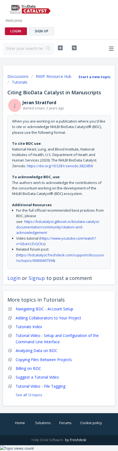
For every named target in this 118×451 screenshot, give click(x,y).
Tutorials (19, 82)
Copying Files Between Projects (44, 359)
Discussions (18, 76)
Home (20, 422)
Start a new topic (94, 76)
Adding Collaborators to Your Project (48, 317)
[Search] (48, 48)
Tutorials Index (29, 326)
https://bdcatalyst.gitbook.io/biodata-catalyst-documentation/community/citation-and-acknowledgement (58, 227)
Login (14, 278)
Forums (65, 422)
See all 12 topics (29, 394)
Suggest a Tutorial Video (37, 377)
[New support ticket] (60, 48)
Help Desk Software (48, 440)
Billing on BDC (28, 368)
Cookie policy (91, 422)
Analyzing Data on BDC (36, 350)
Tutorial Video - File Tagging (40, 386)
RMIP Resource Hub (53, 76)
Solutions (43, 422)
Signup (37, 278)
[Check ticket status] (74, 48)
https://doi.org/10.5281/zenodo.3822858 (60, 165)
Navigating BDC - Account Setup (44, 308)
